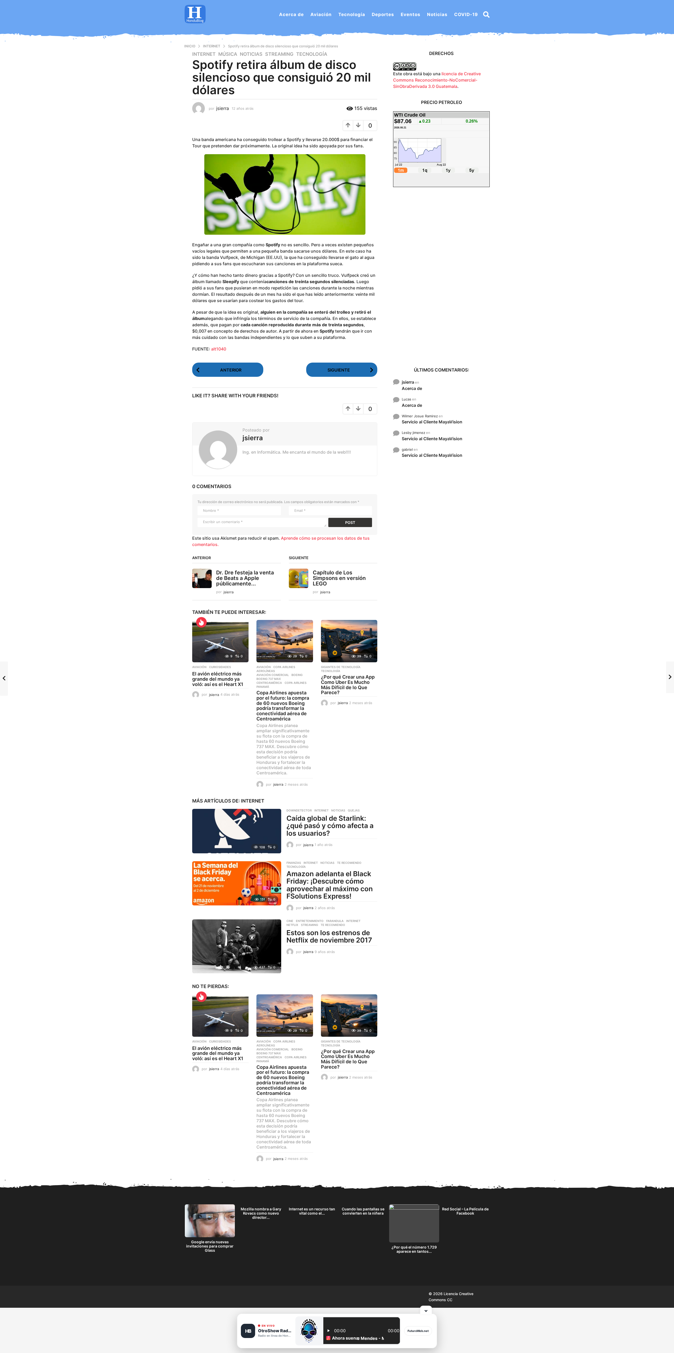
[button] (486, 14)
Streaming (279, 54)
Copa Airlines (284, 667)
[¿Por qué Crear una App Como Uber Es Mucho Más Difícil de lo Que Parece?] (349, 641)
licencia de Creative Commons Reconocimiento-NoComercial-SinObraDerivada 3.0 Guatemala (437, 80)
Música (227, 54)
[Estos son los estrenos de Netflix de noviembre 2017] (236, 946)
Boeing (297, 674)
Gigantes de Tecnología (340, 667)
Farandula (335, 921)
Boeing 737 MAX (268, 678)
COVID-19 (466, 14)
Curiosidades (220, 667)
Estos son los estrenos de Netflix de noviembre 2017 (329, 936)
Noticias (437, 14)
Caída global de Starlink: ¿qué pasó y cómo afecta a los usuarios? (330, 825)
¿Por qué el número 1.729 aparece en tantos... (414, 1249)
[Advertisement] (441, 276)
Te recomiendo (349, 862)
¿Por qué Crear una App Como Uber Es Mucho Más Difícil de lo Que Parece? (348, 684)
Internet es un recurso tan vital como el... (312, 1211)
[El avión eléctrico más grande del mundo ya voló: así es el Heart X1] (220, 641)
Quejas (354, 810)
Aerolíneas (265, 671)
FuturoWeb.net (418, 1331)
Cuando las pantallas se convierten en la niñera (363, 1211)
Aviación (321, 14)
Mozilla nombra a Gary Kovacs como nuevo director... (261, 1213)
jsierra (408, 382)
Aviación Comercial (272, 674)
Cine (289, 921)
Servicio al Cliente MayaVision (432, 421)
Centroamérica (269, 682)
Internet (204, 54)
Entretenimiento (310, 921)
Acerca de (291, 14)
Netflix (292, 924)
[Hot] (201, 622)
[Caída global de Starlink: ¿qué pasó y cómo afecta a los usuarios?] (236, 831)
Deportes (383, 14)
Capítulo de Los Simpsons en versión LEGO (339, 578)
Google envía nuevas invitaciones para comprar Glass (210, 1246)
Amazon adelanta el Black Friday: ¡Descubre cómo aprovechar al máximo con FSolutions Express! (329, 885)
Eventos (410, 14)
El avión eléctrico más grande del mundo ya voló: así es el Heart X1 (217, 679)
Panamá (262, 686)
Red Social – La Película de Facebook (465, 1211)
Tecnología (351, 14)
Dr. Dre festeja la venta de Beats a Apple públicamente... (245, 578)
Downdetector (299, 810)
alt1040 (218, 349)
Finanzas (293, 862)
